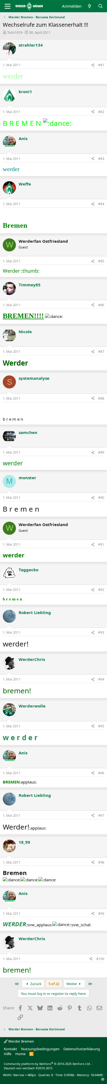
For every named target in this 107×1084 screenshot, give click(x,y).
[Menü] (7, 6)
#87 (101, 351)
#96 (101, 773)
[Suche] (100, 6)
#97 (101, 815)
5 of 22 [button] (54, 983)
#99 (101, 913)
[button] (102, 1079)
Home (20, 1053)
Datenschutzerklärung (81, 1048)
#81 (101, 65)
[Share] (92, 65)
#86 (101, 305)
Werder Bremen (20, 1041)
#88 (101, 398)
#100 (100, 959)
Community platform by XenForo (47, 1064)
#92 (101, 589)
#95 (101, 726)
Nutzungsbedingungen (40, 1048)
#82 (101, 112)
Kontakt (10, 1048)
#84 (101, 204)
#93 (101, 632)
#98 (101, 862)
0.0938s (69, 1075)
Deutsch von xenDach (28, 1068)
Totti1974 (14, 32)
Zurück (35, 983)
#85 (101, 261)
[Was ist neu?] (89, 6)
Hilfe (7, 1053)
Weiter (72, 983)
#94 (101, 679)
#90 (101, 497)
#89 (101, 452)
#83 (101, 158)
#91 (101, 544)
